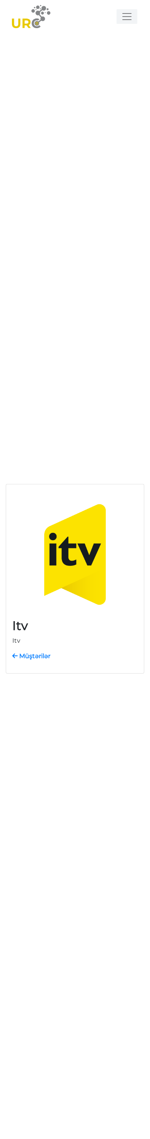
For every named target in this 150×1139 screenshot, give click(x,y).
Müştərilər (34, 656)
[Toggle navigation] (127, 16)
